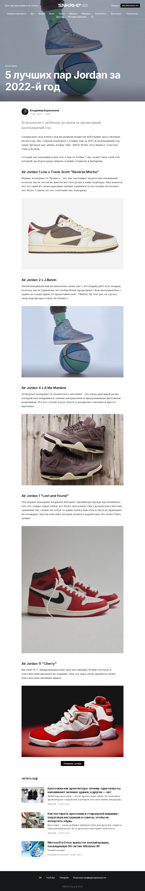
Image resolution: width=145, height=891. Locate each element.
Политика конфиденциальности (89, 877)
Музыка (73, 13)
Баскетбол (100, 13)
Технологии (132, 13)
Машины (86, 13)
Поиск (92, 16)
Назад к (125, 5)
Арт (32, 13)
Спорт (62, 13)
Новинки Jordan (73, 763)
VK (40, 877)
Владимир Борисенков (44, 110)
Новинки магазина (16, 13)
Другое (59, 17)
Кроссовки (116, 13)
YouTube (50, 877)
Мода (41, 13)
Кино (51, 13)
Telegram (64, 877)
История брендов (77, 17)
